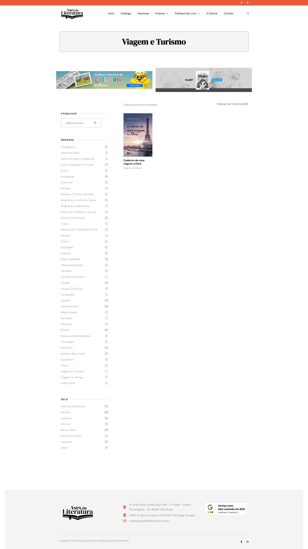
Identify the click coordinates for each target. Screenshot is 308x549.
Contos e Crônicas (73, 218)
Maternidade (69, 312)
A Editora (211, 13)
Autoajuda (67, 176)
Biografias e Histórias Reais (78, 200)
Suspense (67, 359)
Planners (66, 324)
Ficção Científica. (72, 288)
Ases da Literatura (73, 406)
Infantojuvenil (70, 306)
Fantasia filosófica (72, 277)
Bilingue (66, 188)
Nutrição (66, 318)
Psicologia (67, 341)
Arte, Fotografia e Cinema (77, 164)
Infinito (65, 424)
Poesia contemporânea (75, 336)
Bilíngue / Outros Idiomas (77, 194)
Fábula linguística (72, 265)
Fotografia (67, 294)
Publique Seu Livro (185, 13)
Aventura (67, 182)
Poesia (65, 330)
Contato (228, 13)
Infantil (65, 300)
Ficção (65, 282)
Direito (65, 235)
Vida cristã (68, 383)
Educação (67, 247)
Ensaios (66, 253)
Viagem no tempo (72, 377)
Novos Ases (68, 430)
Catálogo (126, 13)
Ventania (66, 442)
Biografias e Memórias (75, 206)
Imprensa (143, 13)
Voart (64, 447)
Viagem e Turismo (72, 371)
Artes (64, 170)
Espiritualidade (70, 259)
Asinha (65, 412)
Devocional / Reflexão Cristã (79, 229)
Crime (65, 223)
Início (111, 13)
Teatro (65, 365)
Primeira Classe (71, 436)
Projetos (160, 13)
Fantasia (66, 271)
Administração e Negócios (78, 158)
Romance (67, 347)
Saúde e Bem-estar (73, 353)
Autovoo (66, 418)
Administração (70, 152)
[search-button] (95, 122)
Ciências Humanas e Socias (78, 212)
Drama (65, 241)
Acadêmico (68, 147)
